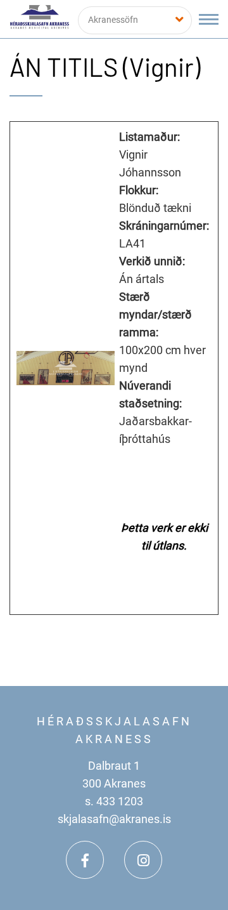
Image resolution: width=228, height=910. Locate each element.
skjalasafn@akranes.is (114, 819)
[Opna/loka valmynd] (208, 19)
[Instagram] (143, 860)
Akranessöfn (113, 20)
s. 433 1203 (114, 801)
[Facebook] (85, 860)
